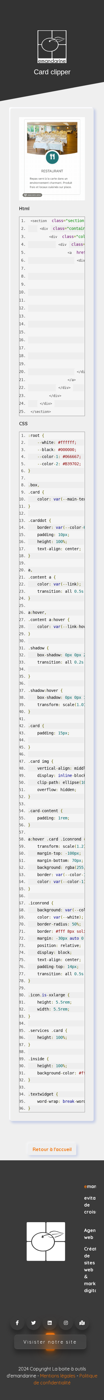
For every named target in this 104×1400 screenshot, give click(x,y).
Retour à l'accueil (52, 1149)
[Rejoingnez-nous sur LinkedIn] (49, 1322)
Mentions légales (57, 1376)
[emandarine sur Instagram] (65, 1322)
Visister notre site (50, 1342)
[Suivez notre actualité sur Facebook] (17, 1322)
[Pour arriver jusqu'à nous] (82, 1322)
